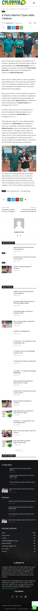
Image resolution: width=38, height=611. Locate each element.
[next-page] (6, 276)
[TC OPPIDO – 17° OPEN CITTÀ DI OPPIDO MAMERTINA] (7, 374)
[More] (25, 199)
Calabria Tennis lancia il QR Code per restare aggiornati (21, 501)
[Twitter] (13, 27)
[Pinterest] (17, 27)
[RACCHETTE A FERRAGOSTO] (7, 334)
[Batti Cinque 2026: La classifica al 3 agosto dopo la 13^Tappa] (7, 384)
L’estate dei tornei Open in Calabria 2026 (25, 361)
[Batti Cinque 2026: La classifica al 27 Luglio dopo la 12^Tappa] (7, 413)
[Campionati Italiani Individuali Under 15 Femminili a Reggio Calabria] (7, 304)
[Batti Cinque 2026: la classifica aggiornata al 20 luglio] (7, 443)
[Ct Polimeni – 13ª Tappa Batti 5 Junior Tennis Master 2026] (7, 423)
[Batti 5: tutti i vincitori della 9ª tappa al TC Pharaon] (7, 433)
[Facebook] (9, 27)
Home (3, 9)
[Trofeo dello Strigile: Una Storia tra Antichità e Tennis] (7, 314)
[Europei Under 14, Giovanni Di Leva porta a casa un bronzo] (7, 259)
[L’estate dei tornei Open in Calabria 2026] (7, 364)
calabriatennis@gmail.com (9, 588)
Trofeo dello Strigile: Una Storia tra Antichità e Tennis (22, 482)
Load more (18, 450)
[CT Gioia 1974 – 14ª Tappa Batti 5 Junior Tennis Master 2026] (7, 344)
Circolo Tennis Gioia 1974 (13, 191)
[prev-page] (3, 276)
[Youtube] (25, 596)
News (7, 9)
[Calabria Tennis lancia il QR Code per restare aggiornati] (7, 250)
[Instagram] (17, 596)
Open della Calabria (25, 191)
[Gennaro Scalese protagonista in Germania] (7, 269)
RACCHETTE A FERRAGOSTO (22, 331)
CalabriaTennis (9, 23)
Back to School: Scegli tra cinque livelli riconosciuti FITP (22, 520)
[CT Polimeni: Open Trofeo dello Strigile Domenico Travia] (7, 354)
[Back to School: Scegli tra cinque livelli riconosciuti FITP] (7, 324)
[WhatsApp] (21, 27)
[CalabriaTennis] (3, 23)
